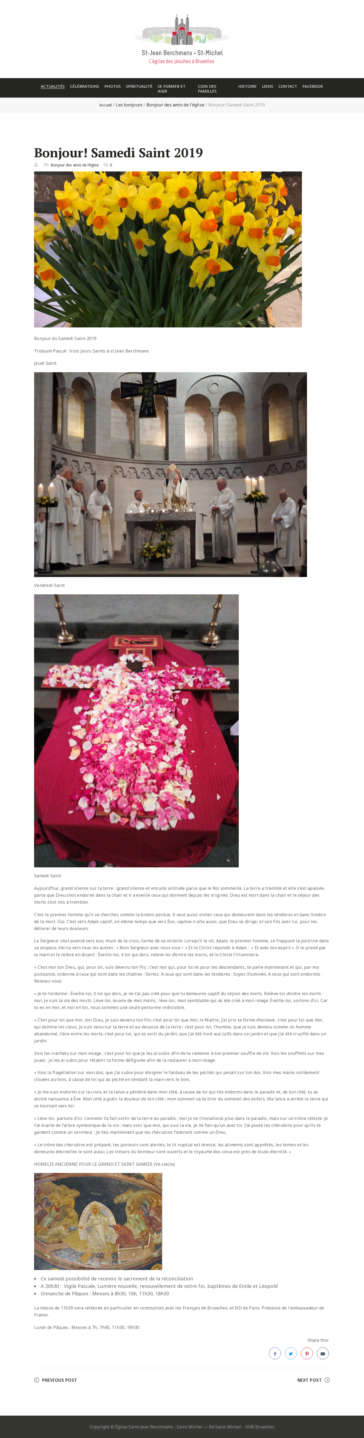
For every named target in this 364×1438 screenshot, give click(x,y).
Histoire (247, 86)
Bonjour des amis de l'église (175, 105)
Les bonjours (129, 105)
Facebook (312, 86)
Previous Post (59, 1380)
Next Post (309, 1380)
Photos (112, 86)
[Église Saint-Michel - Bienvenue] (182, 12)
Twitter (291, 1353)
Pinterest (307, 1353)
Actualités (53, 86)
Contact (287, 86)
